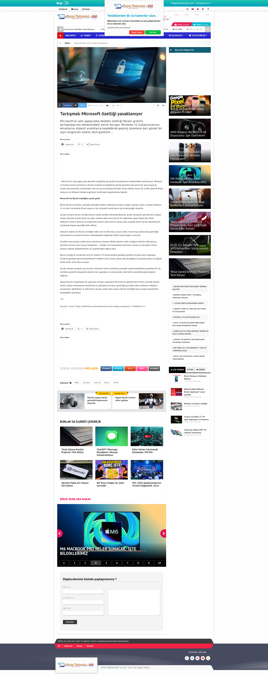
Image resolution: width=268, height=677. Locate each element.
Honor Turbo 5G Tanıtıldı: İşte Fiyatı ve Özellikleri (189, 310)
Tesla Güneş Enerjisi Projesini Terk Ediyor (189, 273)
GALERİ (183, 25)
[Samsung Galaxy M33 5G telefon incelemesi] (176, 436)
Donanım (103, 35)
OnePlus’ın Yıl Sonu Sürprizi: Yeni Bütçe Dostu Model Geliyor (191, 332)
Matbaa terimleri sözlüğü (195, 403)
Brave (77, 383)
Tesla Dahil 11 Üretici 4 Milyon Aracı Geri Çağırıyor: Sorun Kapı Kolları (69, 29)
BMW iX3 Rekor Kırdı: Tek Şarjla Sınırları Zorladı (187, 296)
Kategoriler (198, 35)
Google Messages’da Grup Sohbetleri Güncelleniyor (187, 203)
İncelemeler (175, 35)
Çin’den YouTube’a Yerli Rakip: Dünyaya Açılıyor (189, 287)
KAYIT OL (164, 29)
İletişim (87, 9)
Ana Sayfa (70, 35)
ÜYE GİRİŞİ (178, 29)
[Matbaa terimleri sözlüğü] (176, 410)
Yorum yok (196, 381)
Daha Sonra (137, 32)
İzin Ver (153, 32)
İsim (67, 587)
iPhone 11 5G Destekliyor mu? (187, 317)
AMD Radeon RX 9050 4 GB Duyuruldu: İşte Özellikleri (188, 133)
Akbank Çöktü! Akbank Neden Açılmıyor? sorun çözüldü (194, 392)
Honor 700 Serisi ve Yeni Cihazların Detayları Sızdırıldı (188, 340)
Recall (107, 383)
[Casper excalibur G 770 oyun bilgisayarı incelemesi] (176, 423)
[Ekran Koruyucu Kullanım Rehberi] (176, 382)
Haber (87, 35)
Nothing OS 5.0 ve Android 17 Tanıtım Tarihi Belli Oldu (189, 349)
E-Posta (69, 597)
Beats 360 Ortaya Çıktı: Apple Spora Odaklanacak (188, 357)
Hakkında (63, 9)
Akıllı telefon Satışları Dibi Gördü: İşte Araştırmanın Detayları (189, 324)
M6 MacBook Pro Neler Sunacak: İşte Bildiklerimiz (188, 180)
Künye (75, 9)
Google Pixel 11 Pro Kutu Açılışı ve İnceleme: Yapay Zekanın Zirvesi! (187, 108)
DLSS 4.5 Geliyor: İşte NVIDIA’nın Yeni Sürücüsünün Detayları (189, 248)
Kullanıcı (86, 383)
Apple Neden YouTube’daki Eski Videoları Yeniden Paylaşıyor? (188, 155)
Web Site (67, 608)
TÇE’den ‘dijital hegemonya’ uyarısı (189, 303)
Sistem (116, 383)
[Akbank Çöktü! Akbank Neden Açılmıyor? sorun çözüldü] (176, 395)
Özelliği (97, 383)
